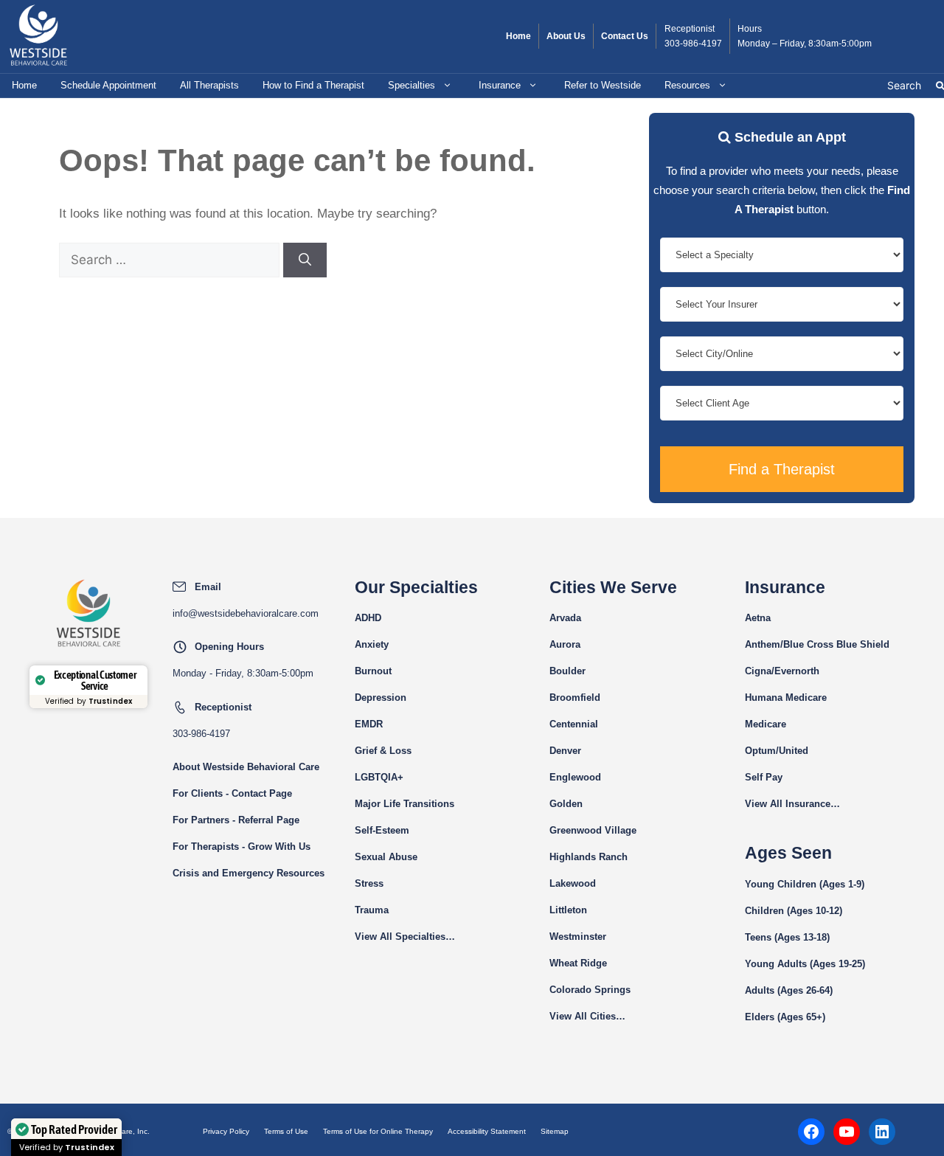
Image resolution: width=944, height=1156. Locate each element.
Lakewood (572, 883)
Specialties (411, 85)
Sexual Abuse (386, 856)
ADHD (368, 617)
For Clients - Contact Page (232, 793)
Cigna (758, 670)
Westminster (577, 936)
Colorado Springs (590, 989)
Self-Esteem (382, 830)
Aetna (758, 617)
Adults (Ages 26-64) (789, 990)
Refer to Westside (602, 85)
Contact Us (624, 36)
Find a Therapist (782, 469)
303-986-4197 (693, 43)
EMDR (369, 724)
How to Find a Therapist (313, 85)
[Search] (305, 260)
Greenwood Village (592, 830)
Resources (687, 85)
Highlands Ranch (588, 856)
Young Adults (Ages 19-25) (805, 963)
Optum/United (776, 750)
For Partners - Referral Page (236, 820)
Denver (565, 750)
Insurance (500, 85)
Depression (380, 697)
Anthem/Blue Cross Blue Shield (817, 644)
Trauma (372, 910)
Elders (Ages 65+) (785, 1016)
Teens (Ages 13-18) (787, 937)
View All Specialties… (405, 936)
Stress (369, 883)
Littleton (568, 910)
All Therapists (209, 85)
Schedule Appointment (108, 85)
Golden (566, 803)
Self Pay (763, 777)
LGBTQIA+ (379, 777)
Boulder (567, 670)
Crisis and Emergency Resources (248, 873)
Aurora (564, 644)
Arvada (565, 617)
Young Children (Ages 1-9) (804, 884)
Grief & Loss (383, 750)
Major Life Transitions (404, 803)
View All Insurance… (792, 803)
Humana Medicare (786, 697)
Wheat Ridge (578, 963)
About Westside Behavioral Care (246, 766)
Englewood (575, 777)
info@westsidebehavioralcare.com (246, 613)
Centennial (573, 724)
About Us (566, 36)
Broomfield (574, 697)
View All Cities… (587, 1016)
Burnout (373, 670)
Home (518, 36)
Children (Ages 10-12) (793, 910)
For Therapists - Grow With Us (241, 846)
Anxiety (372, 644)
